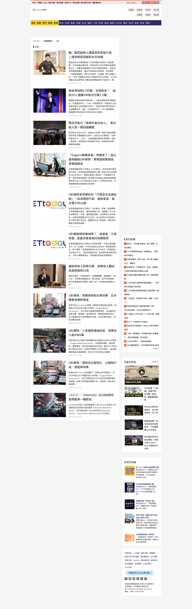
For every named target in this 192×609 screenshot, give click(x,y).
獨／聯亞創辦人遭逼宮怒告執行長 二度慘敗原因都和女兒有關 (92, 54)
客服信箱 (128, 560)
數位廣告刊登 (86, 3)
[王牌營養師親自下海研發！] (130, 538)
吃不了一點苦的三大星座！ (138, 321)
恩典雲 (139, 15)
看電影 (131, 10)
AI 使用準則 (147, 563)
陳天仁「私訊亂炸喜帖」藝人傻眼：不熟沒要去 (141, 245)
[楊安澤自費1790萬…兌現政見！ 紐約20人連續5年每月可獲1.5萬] (49, 100)
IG (149, 2)
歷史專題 (60, 3)
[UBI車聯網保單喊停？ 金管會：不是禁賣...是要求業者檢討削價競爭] (49, 244)
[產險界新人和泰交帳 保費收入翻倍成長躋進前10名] (49, 276)
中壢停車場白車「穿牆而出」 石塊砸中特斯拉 (141, 253)
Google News (158, 2)
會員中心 (68, 3)
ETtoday (36, 41)
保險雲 (147, 15)
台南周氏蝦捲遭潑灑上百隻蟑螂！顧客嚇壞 (141, 292)
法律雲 (147, 10)
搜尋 (139, 2)
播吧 (50, 22)
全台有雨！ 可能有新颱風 (140, 341)
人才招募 (136, 553)
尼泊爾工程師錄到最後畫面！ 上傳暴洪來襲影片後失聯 (141, 284)
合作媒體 (153, 556)
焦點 (39, 22)
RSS (152, 2)
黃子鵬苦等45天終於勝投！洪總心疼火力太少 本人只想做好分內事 (151, 442)
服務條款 (154, 560)
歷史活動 (51, 3)
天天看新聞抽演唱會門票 (145, 484)
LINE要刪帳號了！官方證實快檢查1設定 (143, 345)
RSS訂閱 (128, 567)
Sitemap (136, 560)
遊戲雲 (156, 15)
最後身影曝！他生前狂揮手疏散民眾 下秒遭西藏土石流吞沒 (151, 425)
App (45, 3)
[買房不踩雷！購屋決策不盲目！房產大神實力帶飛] (130, 518)
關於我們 (144, 553)
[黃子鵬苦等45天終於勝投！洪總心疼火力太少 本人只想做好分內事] (134, 440)
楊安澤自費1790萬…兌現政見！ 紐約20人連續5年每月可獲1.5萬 (92, 92)
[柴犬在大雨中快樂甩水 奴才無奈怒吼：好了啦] (134, 410)
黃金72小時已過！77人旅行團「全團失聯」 (141, 316)
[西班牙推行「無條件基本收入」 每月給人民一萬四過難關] (49, 133)
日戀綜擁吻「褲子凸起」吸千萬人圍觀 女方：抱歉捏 (141, 261)
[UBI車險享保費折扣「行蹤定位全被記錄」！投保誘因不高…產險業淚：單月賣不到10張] (49, 204)
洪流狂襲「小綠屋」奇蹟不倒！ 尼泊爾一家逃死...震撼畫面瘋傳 (151, 394)
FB (143, 2)
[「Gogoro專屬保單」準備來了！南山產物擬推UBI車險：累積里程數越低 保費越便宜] (49, 165)
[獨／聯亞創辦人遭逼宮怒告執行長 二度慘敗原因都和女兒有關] (49, 62)
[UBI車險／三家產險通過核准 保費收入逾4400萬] (49, 340)
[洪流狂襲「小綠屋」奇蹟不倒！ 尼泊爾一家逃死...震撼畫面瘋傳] (134, 392)
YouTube (146, 2)
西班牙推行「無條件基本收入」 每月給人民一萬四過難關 (92, 125)
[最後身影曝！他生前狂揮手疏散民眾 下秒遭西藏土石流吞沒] (134, 425)
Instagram (134, 578)
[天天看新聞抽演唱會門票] (130, 487)
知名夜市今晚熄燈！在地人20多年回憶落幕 (141, 327)
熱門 (45, 22)
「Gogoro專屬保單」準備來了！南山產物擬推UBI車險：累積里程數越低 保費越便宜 (93, 159)
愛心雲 (156, 10)
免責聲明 (138, 563)
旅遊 (78, 22)
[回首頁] (40, 9)
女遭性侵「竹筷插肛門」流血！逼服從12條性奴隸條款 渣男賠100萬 (141, 269)
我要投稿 (128, 553)
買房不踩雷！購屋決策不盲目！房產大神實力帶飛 (147, 516)
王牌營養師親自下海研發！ (145, 534)
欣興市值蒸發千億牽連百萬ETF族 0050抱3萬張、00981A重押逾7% (140, 308)
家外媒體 (76, 3)
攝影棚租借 (96, 3)
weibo (155, 2)
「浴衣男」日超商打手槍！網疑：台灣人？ (141, 300)
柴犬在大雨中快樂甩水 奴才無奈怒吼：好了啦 (151, 409)
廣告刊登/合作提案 (132, 556)
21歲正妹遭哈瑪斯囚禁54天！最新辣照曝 (141, 277)
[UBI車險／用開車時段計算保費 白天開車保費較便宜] (49, 305)
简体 (34, 3)
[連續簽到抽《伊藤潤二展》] (130, 504)
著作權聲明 (129, 563)
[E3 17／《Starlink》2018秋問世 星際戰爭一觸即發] (49, 405)
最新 (33, 22)
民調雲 (139, 10)
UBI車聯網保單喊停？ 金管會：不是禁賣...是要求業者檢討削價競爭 (93, 236)
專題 (56, 22)
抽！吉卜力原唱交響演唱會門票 (147, 467)
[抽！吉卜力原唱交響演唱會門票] (130, 471)
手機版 (39, 3)
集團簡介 (152, 553)
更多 (155, 348)
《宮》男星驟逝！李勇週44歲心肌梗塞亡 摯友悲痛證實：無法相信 (141, 335)
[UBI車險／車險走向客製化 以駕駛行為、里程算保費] (49, 372)
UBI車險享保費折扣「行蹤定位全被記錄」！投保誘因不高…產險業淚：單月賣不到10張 (93, 198)
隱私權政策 (145, 560)
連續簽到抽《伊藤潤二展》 (145, 501)
